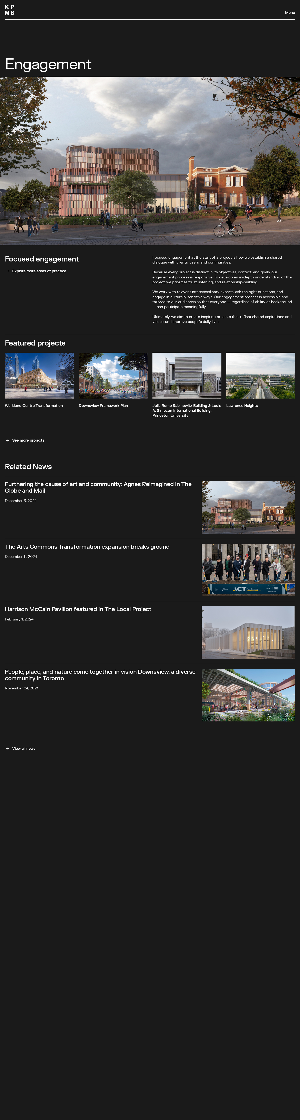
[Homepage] (10, 10)
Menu (290, 13)
